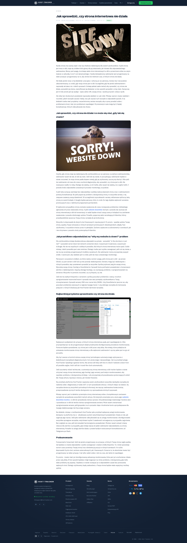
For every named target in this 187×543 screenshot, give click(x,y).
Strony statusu (92, 3)
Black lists (69, 502)
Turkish (120, 532)
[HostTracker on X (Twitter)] (43, 504)
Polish (113, 532)
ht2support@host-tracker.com (43, 500)
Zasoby (82, 3)
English (37, 532)
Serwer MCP (111, 506)
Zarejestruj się (146, 3)
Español (45, 532)
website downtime (95, 210)
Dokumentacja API (113, 509)
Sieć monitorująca (92, 492)
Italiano (62, 532)
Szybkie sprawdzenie (105, 3)
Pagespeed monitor (71, 509)
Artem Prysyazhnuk (68, 20)
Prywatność (54, 536)
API (109, 496)
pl (120, 3)
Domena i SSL (70, 496)
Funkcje (74, 3)
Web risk (68, 506)
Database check (70, 513)
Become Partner (91, 496)
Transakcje (69, 492)
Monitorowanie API (71, 499)
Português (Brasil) (94, 532)
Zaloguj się (131, 3)
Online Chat (90, 499)
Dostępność (69, 485)
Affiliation (89, 502)
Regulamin (47, 536)
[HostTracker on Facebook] (39, 504)
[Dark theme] (41, 536)
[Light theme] (38, 536)
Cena (116, 3)
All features (69, 523)
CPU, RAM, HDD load (71, 516)
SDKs (109, 499)
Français (71, 532)
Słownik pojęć (91, 489)
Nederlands (81, 532)
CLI (109, 502)
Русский (129, 532)
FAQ (109, 513)
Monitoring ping (70, 489)
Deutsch (54, 532)
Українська (138, 532)
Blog (59, 11)
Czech (105, 532)
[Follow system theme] (36, 536)
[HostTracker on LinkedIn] (35, 504)
